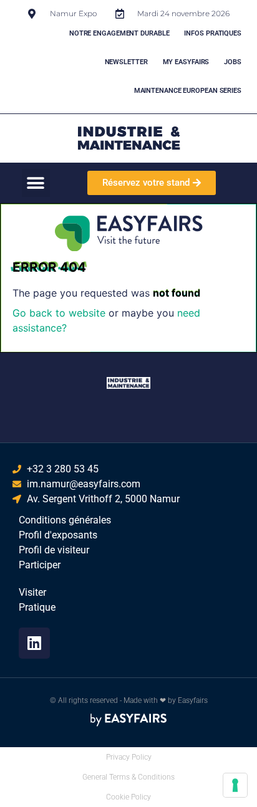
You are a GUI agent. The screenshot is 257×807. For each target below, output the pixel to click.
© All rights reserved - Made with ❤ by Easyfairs (129, 700)
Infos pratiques (212, 33)
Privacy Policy (129, 757)
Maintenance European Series (187, 91)
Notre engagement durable (119, 33)
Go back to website (58, 313)
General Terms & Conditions (128, 777)
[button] (36, 183)
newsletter (126, 62)
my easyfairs (186, 62)
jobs (232, 62)
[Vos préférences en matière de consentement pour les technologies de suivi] (235, 785)
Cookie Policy (128, 797)
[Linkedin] (34, 643)
